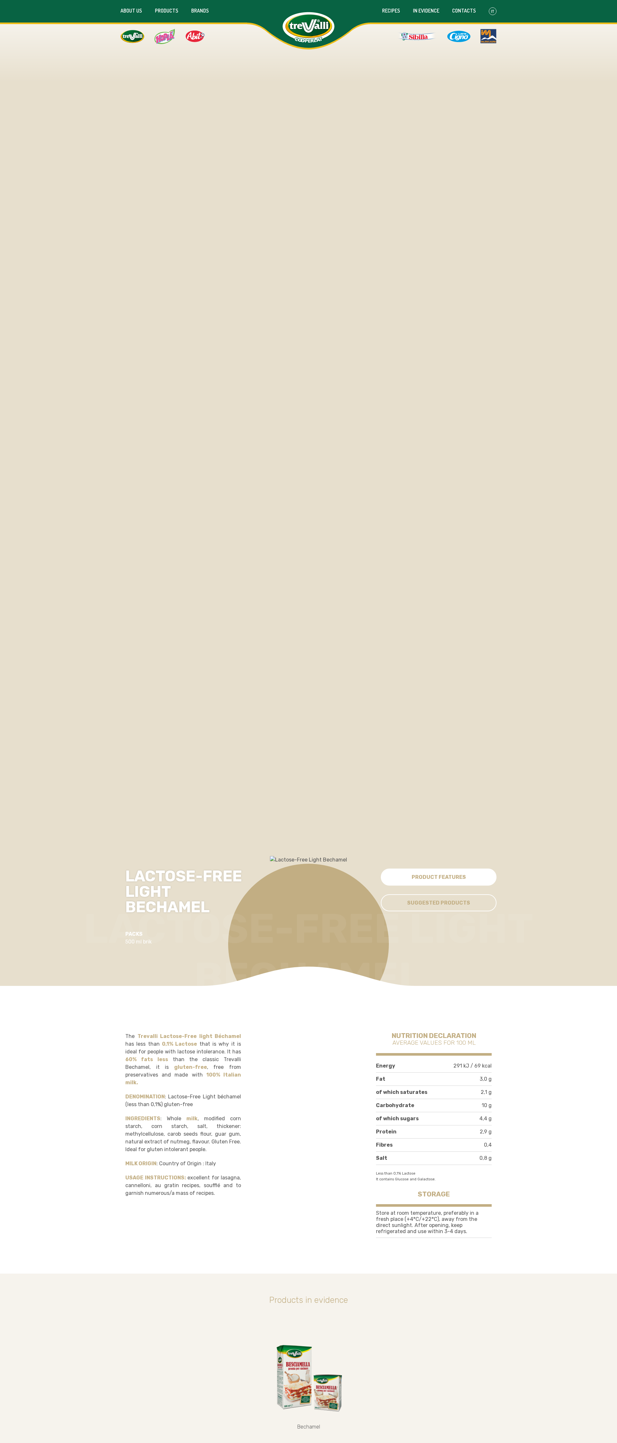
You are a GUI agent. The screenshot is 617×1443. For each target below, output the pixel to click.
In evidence (426, 10)
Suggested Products (438, 903)
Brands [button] (200, 10)
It (492, 11)
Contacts (464, 10)
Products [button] (166, 10)
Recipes (391, 10)
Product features (439, 877)
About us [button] (131, 10)
